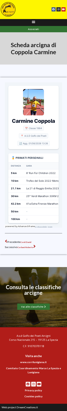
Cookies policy (33, 396)
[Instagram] (58, 9)
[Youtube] (63, 9)
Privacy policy (33, 390)
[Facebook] (54, 9)
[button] (33, 21)
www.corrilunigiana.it (33, 362)
